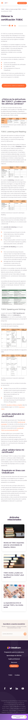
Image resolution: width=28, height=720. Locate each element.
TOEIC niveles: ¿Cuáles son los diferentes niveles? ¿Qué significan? (14, 575)
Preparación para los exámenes (14, 652)
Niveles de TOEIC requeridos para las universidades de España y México (14, 545)
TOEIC (2, 9)
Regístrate (14, 666)
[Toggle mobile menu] (2, 3)
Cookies (17, 675)
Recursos (14, 662)
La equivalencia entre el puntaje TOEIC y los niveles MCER (13, 605)
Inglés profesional (14, 659)
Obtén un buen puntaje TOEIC (13, 9)
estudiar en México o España (14, 405)
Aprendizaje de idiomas (14, 655)
